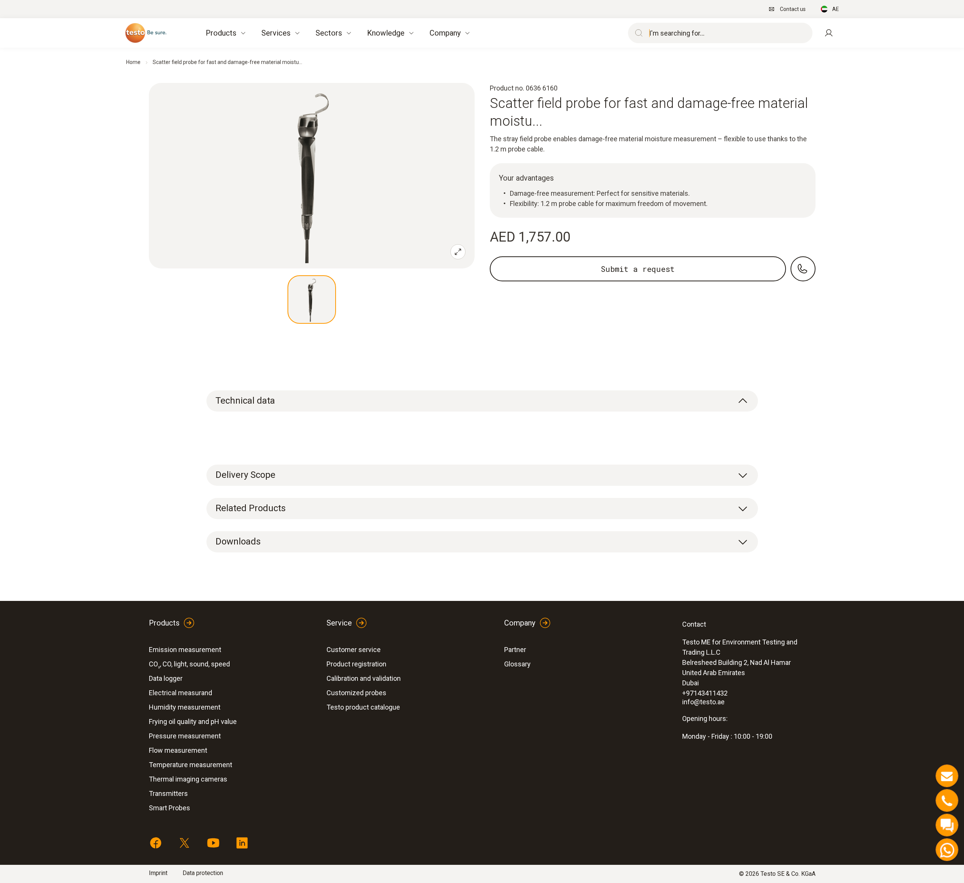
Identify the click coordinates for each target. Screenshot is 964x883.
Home (133, 62)
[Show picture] (311, 299)
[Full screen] (458, 251)
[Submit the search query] (637, 32)
